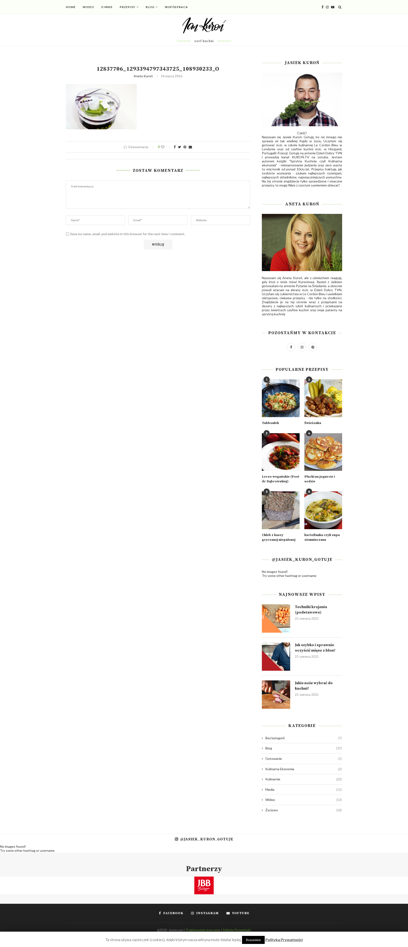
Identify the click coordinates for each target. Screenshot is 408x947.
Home (71, 7)
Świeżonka (312, 423)
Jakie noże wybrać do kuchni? (314, 686)
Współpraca (176, 7)
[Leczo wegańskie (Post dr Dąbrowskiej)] (281, 452)
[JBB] (203, 880)
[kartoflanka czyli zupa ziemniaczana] (323, 510)
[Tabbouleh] (281, 398)
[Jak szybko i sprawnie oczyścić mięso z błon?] (276, 656)
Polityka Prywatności (237, 930)
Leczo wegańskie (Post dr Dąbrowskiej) (280, 479)
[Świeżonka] (323, 398)
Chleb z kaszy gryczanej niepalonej (278, 537)
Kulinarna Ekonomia (303, 769)
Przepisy (127, 7)
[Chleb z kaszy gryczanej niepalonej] (281, 510)
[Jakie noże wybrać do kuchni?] (276, 694)
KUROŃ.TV (300, 157)
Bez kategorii (303, 738)
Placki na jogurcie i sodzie (319, 479)
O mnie (107, 7)
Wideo (88, 7)
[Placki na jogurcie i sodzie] (323, 452)
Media (303, 789)
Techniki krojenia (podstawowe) (311, 609)
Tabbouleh (270, 423)
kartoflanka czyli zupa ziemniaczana (322, 537)
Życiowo (303, 810)
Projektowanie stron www (203, 930)
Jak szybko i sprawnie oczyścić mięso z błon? (315, 648)
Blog (150, 7)
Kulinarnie (303, 779)
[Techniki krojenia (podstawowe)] (276, 618)
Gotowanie (303, 759)
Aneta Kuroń (143, 76)
